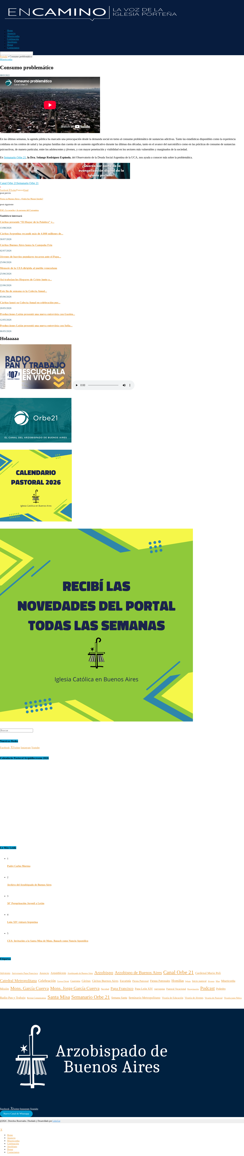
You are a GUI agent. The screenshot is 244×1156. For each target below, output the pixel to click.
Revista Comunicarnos (36, 998)
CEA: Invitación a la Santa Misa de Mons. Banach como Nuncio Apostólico (47, 941)
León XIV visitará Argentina (22, 922)
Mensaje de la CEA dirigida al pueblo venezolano (28, 267)
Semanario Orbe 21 (15, 157)
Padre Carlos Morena (18, 866)
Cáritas (86, 981)
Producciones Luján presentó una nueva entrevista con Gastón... (37, 314)
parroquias (159, 988)
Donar (10, 44)
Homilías (177, 981)
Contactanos (13, 47)
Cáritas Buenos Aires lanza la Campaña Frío (26, 244)
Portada (3, 56)
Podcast (207, 988)
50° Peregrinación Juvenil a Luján (25, 903)
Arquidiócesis (58, 973)
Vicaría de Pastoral (214, 998)
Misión (4, 988)
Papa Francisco (122, 988)
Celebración (13, 39)
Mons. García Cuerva (29, 988)
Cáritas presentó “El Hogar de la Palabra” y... (27, 221)
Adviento (5, 973)
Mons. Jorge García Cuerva (74, 988)
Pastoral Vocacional (176, 988)
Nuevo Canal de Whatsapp (16, 1113)
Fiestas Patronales (160, 980)
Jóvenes (211, 981)
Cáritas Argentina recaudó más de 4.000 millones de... (31, 233)
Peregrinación (193, 989)
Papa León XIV (144, 988)
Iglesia (188, 981)
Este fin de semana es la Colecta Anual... (23, 291)
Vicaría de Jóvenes (194, 998)
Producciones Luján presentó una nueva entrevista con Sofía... (36, 325)
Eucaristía (125, 981)
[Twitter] (1, 1129)
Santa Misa (59, 997)
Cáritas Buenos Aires (105, 981)
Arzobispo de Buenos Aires (138, 972)
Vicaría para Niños (233, 998)
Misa (218, 981)
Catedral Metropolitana (18, 980)
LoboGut (56, 1121)
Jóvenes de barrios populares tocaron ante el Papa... (30, 256)
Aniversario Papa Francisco (25, 973)
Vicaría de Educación (172, 998)
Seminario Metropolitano (144, 997)
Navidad (105, 989)
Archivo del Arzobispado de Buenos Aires (29, 884)
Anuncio (11, 33)
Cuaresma (75, 981)
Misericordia (13, 36)
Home (10, 30)
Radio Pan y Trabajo (13, 997)
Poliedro (221, 988)
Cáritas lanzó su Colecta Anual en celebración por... (30, 302)
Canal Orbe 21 (8, 183)
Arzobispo (12, 42)
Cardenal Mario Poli (208, 973)
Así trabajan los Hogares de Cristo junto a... (26, 279)
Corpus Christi (63, 981)
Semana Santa (119, 997)
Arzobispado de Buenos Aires (80, 973)
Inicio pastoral (199, 981)
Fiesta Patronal (140, 980)
